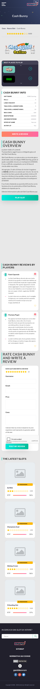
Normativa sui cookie (20, 656)
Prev (21, 65)
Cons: (8, 412)
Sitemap (20, 649)
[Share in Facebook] (15, 674)
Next (21, 83)
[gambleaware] (20, 670)
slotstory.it (21, 685)
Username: (10, 376)
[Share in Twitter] (23, 674)
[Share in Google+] (19, 674)
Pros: (7, 397)
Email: (8, 386)
